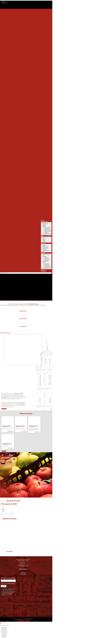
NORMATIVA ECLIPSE (6, 426)
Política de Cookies (23, 574)
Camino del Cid (23, 326)
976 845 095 (3, 1)
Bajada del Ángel (23, 318)
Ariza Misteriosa (23, 310)
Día (6, 514)
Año (9, 514)
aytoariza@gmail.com (5, 2)
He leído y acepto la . (8, 583)
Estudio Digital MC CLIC (29, 618)
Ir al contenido (2, 622)
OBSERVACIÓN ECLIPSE (20, 426)
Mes (3, 508)
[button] (0, 623)
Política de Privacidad (23, 573)
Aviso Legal (23, 572)
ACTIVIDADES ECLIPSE (33, 426)
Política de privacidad (11, 583)
